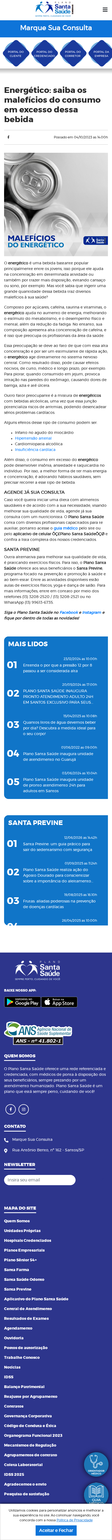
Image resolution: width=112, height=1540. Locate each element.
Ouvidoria (14, 1338)
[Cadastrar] (102, 1180)
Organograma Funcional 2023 (33, 1436)
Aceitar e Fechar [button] (56, 1530)
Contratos (13, 1406)
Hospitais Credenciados (27, 1241)
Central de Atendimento (28, 1309)
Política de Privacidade (75, 1520)
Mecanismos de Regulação (30, 1445)
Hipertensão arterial (33, 438)
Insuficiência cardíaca (35, 450)
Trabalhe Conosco (22, 1358)
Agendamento (18, 1328)
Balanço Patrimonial (24, 1387)
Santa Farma (16, 1270)
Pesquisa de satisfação (26, 1494)
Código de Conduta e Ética (30, 1426)
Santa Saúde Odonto (24, 1280)
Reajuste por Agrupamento (30, 1397)
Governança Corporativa (28, 1416)
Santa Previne (18, 1289)
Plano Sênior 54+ (20, 1260)
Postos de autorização (26, 1348)
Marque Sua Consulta (56, 28)
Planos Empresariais (24, 1250)
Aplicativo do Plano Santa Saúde (36, 1299)
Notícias (12, 1367)
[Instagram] (23, 1109)
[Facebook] (8, 137)
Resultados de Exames (26, 1319)
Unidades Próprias (22, 1231)
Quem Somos (17, 1221)
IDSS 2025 (14, 1475)
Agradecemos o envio (25, 1484)
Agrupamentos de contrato (30, 1455)
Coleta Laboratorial (23, 1465)
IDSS (8, 1377)
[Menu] (105, 10)
